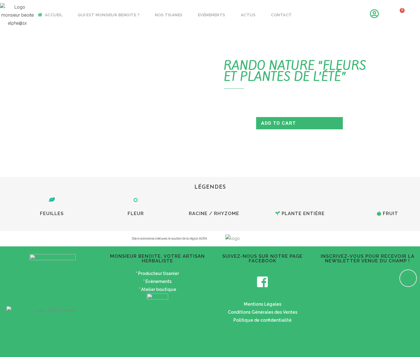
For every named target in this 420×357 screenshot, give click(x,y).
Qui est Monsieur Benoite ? (109, 15)
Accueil (53, 15)
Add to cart (278, 123)
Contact (281, 15)
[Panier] (399, 15)
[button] (408, 278)
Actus (248, 15)
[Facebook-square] (262, 281)
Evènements (211, 15)
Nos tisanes (169, 15)
